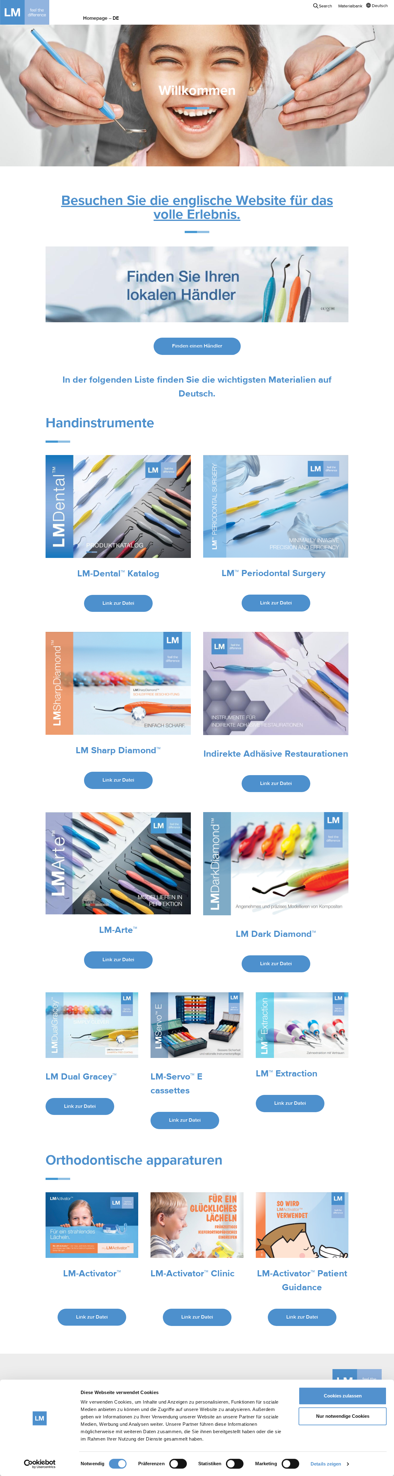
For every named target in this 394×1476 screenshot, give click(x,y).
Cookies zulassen (343, 1395)
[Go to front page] (34, 12)
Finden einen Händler (197, 346)
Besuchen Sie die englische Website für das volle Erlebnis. (197, 208)
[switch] (178, 1464)
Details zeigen (326, 1463)
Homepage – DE (101, 18)
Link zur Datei (118, 603)
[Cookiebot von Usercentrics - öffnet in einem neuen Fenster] (40, 1464)
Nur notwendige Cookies (342, 1416)
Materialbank (350, 6)
